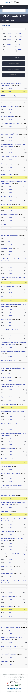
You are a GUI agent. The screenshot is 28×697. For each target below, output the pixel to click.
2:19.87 (10, 312)
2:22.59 (10, 99)
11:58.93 (10, 444)
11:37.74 (10, 338)
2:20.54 (10, 380)
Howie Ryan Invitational (8, 448)
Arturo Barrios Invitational (8, 361)
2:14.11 (10, 576)
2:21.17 (10, 149)
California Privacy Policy (15, 674)
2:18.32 (10, 441)
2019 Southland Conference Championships (13, 351)
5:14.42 (20, 36)
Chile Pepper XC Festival (8, 495)
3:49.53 (10, 193)
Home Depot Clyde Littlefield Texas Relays (13, 554)
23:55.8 (10, 642)
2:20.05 (10, 267)
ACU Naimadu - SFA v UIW (8, 647)
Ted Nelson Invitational (7, 164)
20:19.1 (9, 49)
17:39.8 (10, 664)
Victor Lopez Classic (7, 566)
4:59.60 (10, 251)
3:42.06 (10, 325)
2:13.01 (10, 586)
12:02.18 (10, 562)
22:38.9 (10, 364)
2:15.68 (10, 599)
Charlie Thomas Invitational (9, 156)
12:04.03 (10, 315)
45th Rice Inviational (7, 174)
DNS (9, 254)
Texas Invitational (6, 204)
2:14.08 (10, 469)
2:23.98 (10, 137)
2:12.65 (10, 478)
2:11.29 (10, 264)
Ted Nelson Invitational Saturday (10, 473)
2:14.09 (10, 527)
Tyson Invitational (6, 319)
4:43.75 (9, 36)
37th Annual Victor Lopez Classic (10, 424)
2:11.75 (10, 200)
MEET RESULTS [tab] (14, 58)
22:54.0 (10, 347)
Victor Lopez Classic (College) (9, 134)
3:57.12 (10, 602)
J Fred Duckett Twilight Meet (9, 106)
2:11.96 (10, 524)
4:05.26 (10, 550)
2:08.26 (20, 33)
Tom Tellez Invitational (7, 197)
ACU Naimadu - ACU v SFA (8, 654)
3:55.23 (10, 455)
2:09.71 (10, 238)
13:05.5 (20, 39)
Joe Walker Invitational (7, 225)
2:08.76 (10, 228)
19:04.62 (9, 39)
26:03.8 (10, 650)
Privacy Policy (6, 674)
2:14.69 (10, 335)
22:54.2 (10, 356)
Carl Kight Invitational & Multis (10, 123)
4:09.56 (10, 102)
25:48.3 (10, 657)
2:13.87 (10, 189)
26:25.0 (10, 491)
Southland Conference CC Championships (13, 277)
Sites (9, 676)
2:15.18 (10, 589)
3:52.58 (10, 244)
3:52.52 (10, 231)
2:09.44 (10, 309)
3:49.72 (10, 292)
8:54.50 (10, 416)
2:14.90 (10, 451)
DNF (9, 241)
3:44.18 (10, 220)
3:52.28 (10, 210)
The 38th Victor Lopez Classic (9, 235)
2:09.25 (10, 390)
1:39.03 (9, 33)
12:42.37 (10, 419)
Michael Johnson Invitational (9, 214)
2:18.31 (10, 630)
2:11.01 (10, 186)
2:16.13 (10, 109)
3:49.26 (10, 612)
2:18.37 (10, 88)
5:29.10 (10, 160)
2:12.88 (10, 534)
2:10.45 (10, 289)
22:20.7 (20, 49)
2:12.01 (10, 438)
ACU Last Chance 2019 (7, 377)
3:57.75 (10, 623)
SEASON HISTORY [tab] (14, 69)
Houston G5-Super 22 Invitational (10, 330)
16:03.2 (10, 507)
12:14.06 (10, 633)
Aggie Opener (5, 511)
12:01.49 (10, 592)
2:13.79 (10, 127)
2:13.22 (10, 429)
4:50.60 (10, 547)
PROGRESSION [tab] (14, 75)
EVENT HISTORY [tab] (13, 63)
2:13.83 (10, 217)
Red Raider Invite (6, 466)
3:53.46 (10, 270)
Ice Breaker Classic (6, 248)
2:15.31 (10, 620)
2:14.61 (10, 393)
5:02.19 (10, 140)
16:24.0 (20, 44)
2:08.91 (10, 400)
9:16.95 (10, 559)
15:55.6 (9, 44)
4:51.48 (10, 130)
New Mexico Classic (7, 606)
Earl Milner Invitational (7, 116)
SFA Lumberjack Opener (8, 297)
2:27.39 (10, 543)
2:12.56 (10, 322)
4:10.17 (10, 170)
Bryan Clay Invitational (7, 397)
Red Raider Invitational (7, 617)
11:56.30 (10, 481)
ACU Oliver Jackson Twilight (9, 96)
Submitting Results (15, 676)
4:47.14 (10, 569)
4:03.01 (10, 112)
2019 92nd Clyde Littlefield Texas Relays (12, 411)
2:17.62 (10, 167)
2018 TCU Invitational (7, 573)
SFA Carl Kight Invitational (8, 404)
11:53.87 (10, 273)
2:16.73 (10, 119)
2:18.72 (10, 152)
